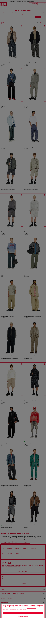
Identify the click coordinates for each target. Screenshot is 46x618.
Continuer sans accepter (23, 616)
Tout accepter (23, 613)
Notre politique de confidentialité (9, 609)
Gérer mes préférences (31, 607)
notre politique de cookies (21, 609)
